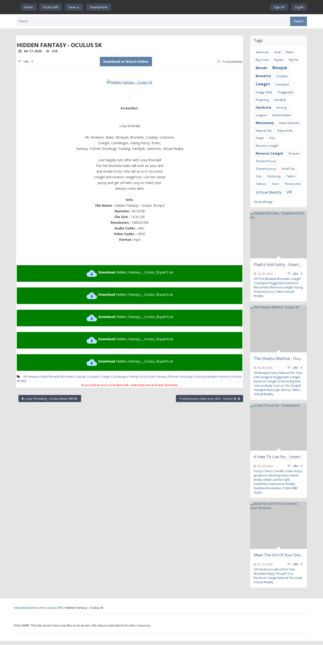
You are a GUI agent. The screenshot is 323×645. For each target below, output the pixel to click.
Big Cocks (262, 60)
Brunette (67, 376)
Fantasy (161, 376)
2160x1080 (289, 488)
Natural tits (285, 130)
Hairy (274, 373)
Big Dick (295, 381)
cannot (278, 479)
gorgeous (260, 475)
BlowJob (264, 373)
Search (298, 21)
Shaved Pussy (266, 161)
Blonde (261, 68)
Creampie (282, 84)
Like (28, 61)
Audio (258, 492)
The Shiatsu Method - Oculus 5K (278, 358)
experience (277, 484)
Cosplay (80, 376)
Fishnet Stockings (180, 376)
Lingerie (261, 115)
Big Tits (294, 60)
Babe (44, 376)
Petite (260, 138)
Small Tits (288, 168)
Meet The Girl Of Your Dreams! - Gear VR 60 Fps (278, 555)
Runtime (260, 488)
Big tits (279, 60)
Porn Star (288, 569)
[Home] (191, 7)
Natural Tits (264, 130)
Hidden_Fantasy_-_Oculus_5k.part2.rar (135, 294)
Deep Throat (276, 573)
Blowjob (54, 376)
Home (28, 7)
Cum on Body (263, 385)
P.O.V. (290, 573)
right (286, 479)
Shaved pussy (266, 168)
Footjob (296, 385)
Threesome (292, 184)
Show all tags (263, 202)
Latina (276, 569)
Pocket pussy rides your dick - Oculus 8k (208, 398)
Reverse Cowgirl (269, 153)
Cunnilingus (119, 376)
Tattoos (261, 184)
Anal (277, 52)
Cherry (268, 471)
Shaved (293, 153)
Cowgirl (105, 376)
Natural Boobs (289, 123)
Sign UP (279, 7)
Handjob (211, 376)
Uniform (283, 381)
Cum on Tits (281, 385)
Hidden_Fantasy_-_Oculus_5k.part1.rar (135, 272)
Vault (298, 578)
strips (285, 475)
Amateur (34, 376)
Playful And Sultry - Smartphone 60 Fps (278, 264)
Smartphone (99, 7)
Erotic (151, 376)
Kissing (281, 107)
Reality (290, 484)
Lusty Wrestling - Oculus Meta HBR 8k (51, 398)
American (262, 52)
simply (267, 479)
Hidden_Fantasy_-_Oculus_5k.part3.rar (135, 316)
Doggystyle (285, 92)
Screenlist (261, 484)
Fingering (262, 100)
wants (294, 475)
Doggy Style (264, 92)
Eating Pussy (138, 376)
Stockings (274, 176)
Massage (273, 390)
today (258, 479)
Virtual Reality (268, 192)
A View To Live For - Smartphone (278, 456)
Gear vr (74, 7)
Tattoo (290, 176)
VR (25, 376)
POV (272, 138)
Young (298, 287)
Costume (93, 376)
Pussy (258, 471)
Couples (282, 76)
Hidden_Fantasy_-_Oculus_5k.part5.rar (135, 361)
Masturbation (282, 115)
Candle (279, 471)
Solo (259, 176)
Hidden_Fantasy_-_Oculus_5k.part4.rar (135, 339)
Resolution (274, 488)
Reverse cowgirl (267, 145)
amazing (274, 475)
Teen (275, 184)
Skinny (285, 390)
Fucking (199, 376)
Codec (288, 471)
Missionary (265, 123)
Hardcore (224, 376)
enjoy (298, 471)
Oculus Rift (50, 7)
